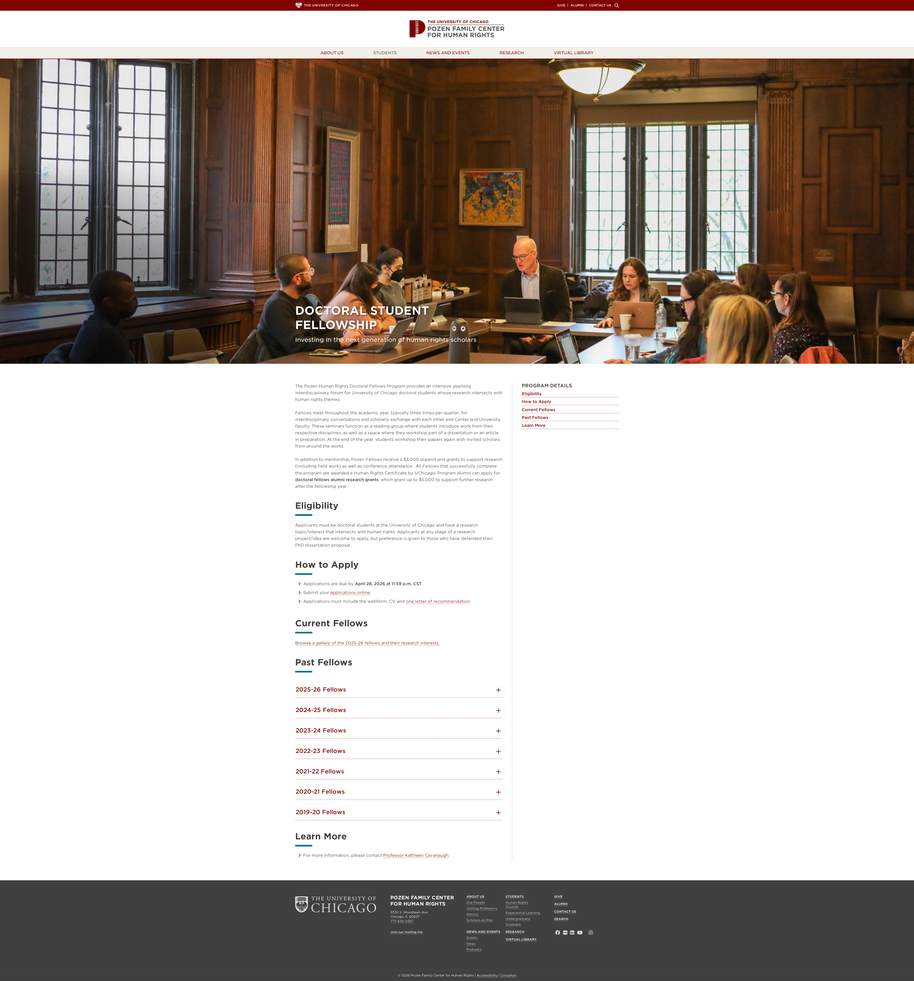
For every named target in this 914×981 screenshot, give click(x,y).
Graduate (513, 924)
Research (512, 52)
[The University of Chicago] (335, 903)
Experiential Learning (523, 913)
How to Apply (536, 401)
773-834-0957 (401, 921)
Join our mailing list (406, 932)
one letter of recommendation (438, 601)
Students (385, 52)
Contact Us (600, 5)
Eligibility (532, 393)
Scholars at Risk (480, 920)
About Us (331, 52)
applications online (350, 592)
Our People (476, 902)
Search (616, 5)
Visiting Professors (482, 908)
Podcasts (474, 949)
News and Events (448, 52)
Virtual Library (574, 52)
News (471, 944)
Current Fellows (538, 409)
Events (472, 938)
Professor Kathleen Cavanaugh (415, 855)
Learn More (534, 425)
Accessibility (487, 975)
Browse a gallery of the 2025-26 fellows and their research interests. (367, 643)
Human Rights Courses (517, 905)
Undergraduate (518, 919)
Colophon (508, 975)
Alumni (577, 5)
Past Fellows (535, 417)
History (472, 914)
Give (561, 5)
